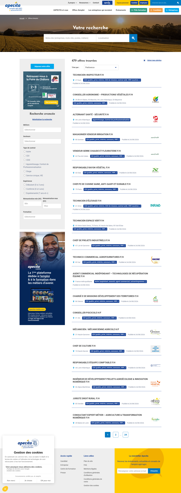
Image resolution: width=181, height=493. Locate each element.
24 (125, 434)
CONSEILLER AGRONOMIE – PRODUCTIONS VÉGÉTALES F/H (103, 94)
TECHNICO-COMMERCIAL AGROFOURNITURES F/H (98, 257)
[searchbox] (161, 2)
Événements (121, 10)
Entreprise (64, 465)
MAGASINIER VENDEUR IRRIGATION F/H (93, 134)
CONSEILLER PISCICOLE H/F (87, 312)
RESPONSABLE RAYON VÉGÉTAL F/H (91, 167)
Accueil (22, 18)
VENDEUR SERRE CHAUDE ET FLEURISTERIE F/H (97, 151)
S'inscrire (154, 471)
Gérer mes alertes (154, 60)
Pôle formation (140, 10)
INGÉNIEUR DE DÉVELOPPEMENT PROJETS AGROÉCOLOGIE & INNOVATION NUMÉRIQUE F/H (110, 380)
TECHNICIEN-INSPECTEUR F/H (88, 75)
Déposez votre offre (42, 66)
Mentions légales (90, 469)
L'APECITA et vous (60, 10)
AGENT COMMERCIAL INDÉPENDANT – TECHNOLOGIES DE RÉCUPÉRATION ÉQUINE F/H (110, 275)
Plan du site (88, 461)
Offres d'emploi (78, 10)
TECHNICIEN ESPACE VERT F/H (88, 220)
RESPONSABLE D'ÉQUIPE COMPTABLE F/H (94, 362)
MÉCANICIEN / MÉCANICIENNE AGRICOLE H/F (96, 329)
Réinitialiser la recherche (42, 119)
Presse (63, 473)
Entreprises (173, 10)
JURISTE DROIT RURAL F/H (86, 398)
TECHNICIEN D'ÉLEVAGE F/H (87, 200)
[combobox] (112, 38)
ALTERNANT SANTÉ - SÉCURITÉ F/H (91, 114)
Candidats (157, 10)
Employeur (143, 3)
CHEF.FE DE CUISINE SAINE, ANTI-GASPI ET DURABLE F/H (102, 184)
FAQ (85, 465)
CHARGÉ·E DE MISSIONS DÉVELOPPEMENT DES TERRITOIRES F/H (105, 296)
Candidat (134, 3)
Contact (96, 3)
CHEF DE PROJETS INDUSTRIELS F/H (91, 240)
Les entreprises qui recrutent (100, 10)
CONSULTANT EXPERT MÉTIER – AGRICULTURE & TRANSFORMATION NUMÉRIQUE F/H (107, 416)
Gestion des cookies (91, 485)
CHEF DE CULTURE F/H (84, 346)
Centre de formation (68, 469)
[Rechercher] (178, 3)
